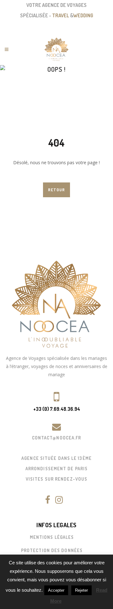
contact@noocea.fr (56, 437)
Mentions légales (52, 537)
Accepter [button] (56, 590)
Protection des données (52, 550)
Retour (56, 189)
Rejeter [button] (81, 590)
